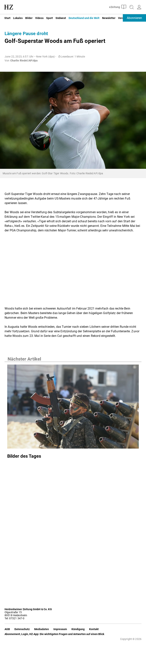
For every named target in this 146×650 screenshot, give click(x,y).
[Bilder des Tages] (73, 408)
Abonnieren (134, 18)
